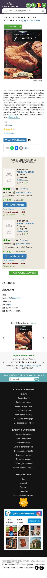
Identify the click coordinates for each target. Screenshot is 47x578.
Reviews (23, 394)
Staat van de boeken (23, 414)
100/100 (22, 175)
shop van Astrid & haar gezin (30, 366)
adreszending (15, 215)
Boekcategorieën (23, 438)
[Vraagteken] (33, 5)
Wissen (33, 323)
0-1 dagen (21, 177)
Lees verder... (14, 117)
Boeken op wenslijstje (23, 419)
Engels (10, 125)
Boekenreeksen (23, 443)
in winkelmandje (16, 205)
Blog (23, 479)
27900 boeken (22, 180)
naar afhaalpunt (15, 212)
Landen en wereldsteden (23, 467)
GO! (36, 379)
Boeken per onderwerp (23, 447)
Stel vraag (24, 189)
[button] (3, 337)
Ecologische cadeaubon (23, 423)
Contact (23, 483)
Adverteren (23, 491)
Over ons (23, 487)
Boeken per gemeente (23, 451)
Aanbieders (28, 568)
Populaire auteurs (23, 459)
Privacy (6, 568)
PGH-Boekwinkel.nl (25, 172)
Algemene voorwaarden (34, 564)
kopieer (26, 148)
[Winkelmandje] (28, 5)
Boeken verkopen (23, 402)
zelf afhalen (15, 209)
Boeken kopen (23, 398)
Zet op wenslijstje (16, 140)
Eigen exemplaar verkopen (25, 273)
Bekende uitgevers (23, 455)
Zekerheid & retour (23, 410)
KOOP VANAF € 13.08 (13, 27)
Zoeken (20, 568)
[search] (43, 11)
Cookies (13, 568)
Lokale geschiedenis (23, 463)
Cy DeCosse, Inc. (15, 298)
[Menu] (44, 5)
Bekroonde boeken (23, 434)
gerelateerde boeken (23, 192)
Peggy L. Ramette (30, 20)
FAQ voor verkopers (23, 406)
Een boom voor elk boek (23, 495)
